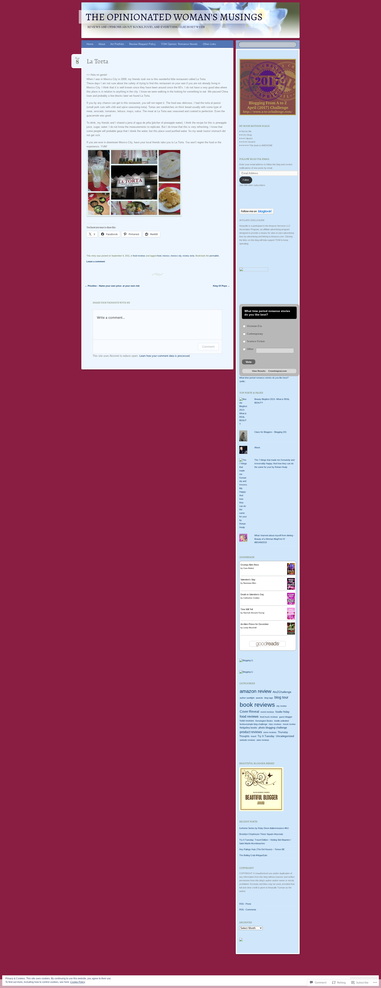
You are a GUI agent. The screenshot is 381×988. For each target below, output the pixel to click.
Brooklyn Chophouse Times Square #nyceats (261, 834)
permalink (214, 256)
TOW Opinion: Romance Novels (179, 44)
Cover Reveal (249, 711)
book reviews (257, 704)
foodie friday (282, 711)
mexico (166, 256)
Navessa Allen (249, 583)
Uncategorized (285, 736)
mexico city (176, 256)
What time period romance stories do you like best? (264, 378)
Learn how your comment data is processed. (164, 355)
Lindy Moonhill (249, 628)
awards (259, 698)
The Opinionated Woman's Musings (174, 17)
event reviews (267, 712)
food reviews (139, 256)
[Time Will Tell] (291, 618)
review (186, 256)
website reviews (247, 740)
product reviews (251, 732)
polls (242, 381)
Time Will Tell (247, 609)
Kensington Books (264, 721)
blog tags (268, 698)
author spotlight (247, 698)
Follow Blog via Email (254, 159)
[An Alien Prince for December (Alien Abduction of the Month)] (291, 633)
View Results (259, 371)
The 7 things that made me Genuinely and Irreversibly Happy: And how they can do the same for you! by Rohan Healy (274, 463)
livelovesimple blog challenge (253, 724)
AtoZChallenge (282, 691)
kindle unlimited (281, 721)
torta (192, 256)
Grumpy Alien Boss (250, 565)
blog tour (281, 697)
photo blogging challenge (273, 727)
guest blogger (285, 717)
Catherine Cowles (251, 598)
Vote (249, 361)
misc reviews (275, 724)
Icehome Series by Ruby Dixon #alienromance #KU (264, 828)
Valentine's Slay (248, 579)
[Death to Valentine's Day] (291, 604)
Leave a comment (96, 261)
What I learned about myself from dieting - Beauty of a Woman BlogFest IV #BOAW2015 (274, 539)
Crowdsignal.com (277, 371)
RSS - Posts (245, 904)
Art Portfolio (117, 44)
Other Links (209, 44)
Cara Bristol (248, 568)
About (101, 44)
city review (281, 706)
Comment (208, 346)
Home (90, 44)
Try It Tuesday (266, 736)
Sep (77, 59)
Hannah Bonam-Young (253, 613)
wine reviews (263, 740)
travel (253, 736)
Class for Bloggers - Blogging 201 (270, 432)
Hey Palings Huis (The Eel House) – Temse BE (262, 849)
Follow (246, 180)
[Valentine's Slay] (291, 589)
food (159, 256)
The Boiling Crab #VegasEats (253, 855)
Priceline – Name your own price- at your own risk (112, 286)
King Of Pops (221, 286)
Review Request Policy (142, 44)
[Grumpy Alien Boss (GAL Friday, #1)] (291, 574)
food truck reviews (269, 717)
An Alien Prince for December (255, 624)
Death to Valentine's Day (252, 594)
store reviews (269, 732)
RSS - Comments (247, 909)
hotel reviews (247, 720)
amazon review (255, 691)
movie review (289, 724)
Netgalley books (248, 727)
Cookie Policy (77, 982)
